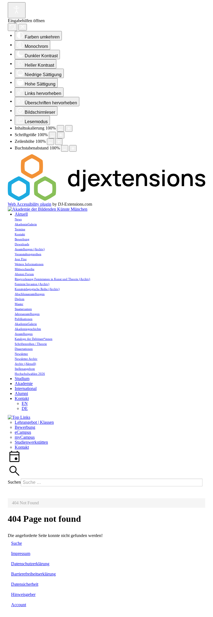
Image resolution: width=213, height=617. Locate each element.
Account (18, 604)
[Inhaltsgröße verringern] (60, 128)
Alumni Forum (24, 274)
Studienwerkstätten (31, 442)
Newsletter (21, 353)
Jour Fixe (21, 259)
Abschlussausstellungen (30, 294)
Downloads (22, 244)
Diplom (19, 299)
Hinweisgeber (23, 594)
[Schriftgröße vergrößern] (60, 135)
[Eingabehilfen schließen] (22, 27)
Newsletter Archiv (26, 358)
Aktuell (21, 214)
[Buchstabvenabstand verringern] (64, 148)
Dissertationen (24, 348)
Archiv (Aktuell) (25, 363)
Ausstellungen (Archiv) (30, 249)
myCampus (25, 437)
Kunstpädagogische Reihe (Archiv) (37, 289)
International (26, 388)
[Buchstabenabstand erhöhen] (73, 148)
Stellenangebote (25, 368)
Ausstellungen (24, 333)
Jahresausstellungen (27, 314)
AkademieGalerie (26, 224)
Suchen (14, 482)
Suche (16, 543)
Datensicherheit (24, 584)
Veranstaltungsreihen (28, 254)
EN (25, 403)
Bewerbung (22, 239)
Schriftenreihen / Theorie (31, 343)
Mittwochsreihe (24, 269)
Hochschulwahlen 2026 (30, 373)
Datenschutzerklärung (30, 563)
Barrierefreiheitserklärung (33, 574)
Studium (22, 378)
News (18, 219)
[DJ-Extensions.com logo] (106, 199)
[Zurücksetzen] (12, 27)
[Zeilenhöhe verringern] (50, 141)
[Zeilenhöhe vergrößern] (58, 141)
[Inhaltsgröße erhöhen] (68, 128)
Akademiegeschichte (28, 329)
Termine (20, 229)
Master (19, 304)
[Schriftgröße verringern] (52, 135)
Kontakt (20, 234)
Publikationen (23, 319)
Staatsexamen (23, 309)
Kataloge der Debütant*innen (33, 338)
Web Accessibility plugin (29, 204)
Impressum (20, 553)
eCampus (23, 432)
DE (25, 408)
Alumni (21, 393)
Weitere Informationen (29, 264)
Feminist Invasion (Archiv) (32, 284)
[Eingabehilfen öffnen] (17, 10)
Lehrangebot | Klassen (34, 422)
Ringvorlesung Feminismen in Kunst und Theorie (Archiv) (52, 279)
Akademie (24, 383)
